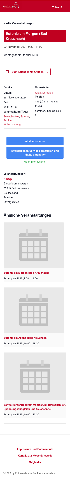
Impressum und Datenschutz (35, 449)
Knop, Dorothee (44, 92)
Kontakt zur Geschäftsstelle (35, 455)
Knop (8, 179)
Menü (58, 7)
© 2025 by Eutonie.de (15, 473)
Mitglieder (35, 462)
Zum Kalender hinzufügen (28, 72)
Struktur (8, 120)
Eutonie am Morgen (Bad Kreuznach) (26, 272)
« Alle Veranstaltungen (19, 23)
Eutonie (24, 116)
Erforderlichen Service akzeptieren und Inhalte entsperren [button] (35, 152)
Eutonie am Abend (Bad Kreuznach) (26, 337)
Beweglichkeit (11, 116)
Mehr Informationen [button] (35, 161)
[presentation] (34, 245)
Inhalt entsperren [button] (35, 141)
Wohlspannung (12, 124)
